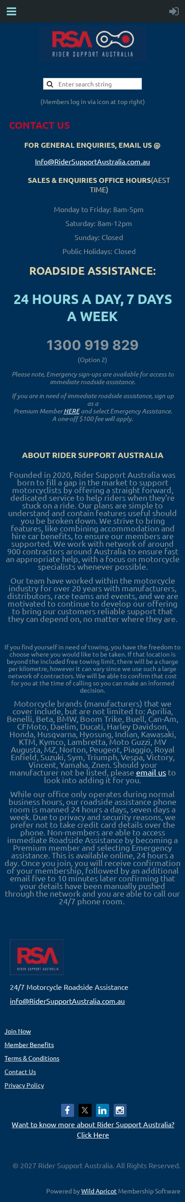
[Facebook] (67, 1110)
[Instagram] (120, 1110)
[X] (85, 1110)
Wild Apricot (99, 1191)
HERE (71, 411)
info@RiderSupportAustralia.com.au (67, 1000)
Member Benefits (29, 1044)
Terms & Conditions (31, 1058)
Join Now (17, 1031)
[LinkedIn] (102, 1110)
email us (151, 772)
